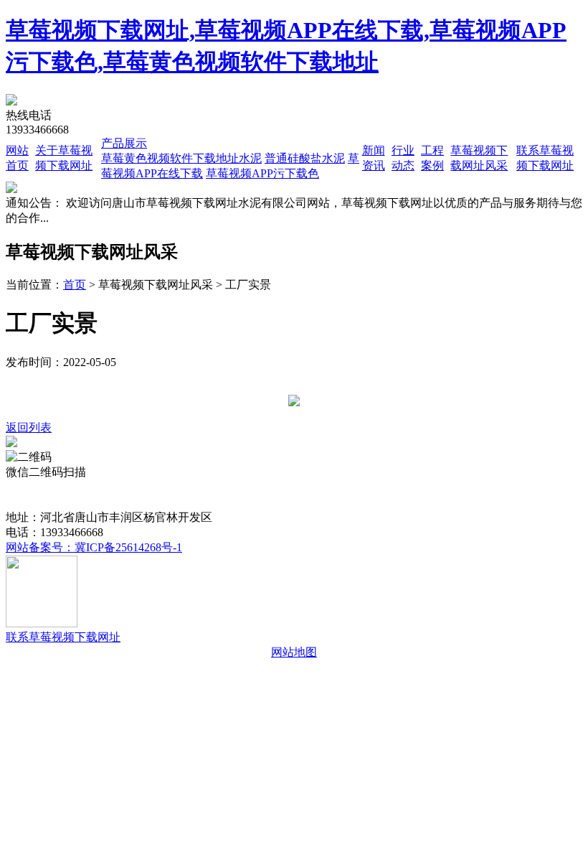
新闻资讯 (250, 487)
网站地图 (294, 652)
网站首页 (29, 487)
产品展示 (124, 143)
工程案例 (352, 487)
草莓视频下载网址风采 (437, 487)
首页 (74, 285)
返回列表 (29, 427)
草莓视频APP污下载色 (262, 173)
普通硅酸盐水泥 (305, 158)
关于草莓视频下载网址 (114, 487)
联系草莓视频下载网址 (63, 637)
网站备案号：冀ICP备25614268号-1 (94, 547)
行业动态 (301, 487)
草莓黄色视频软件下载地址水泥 (181, 158)
